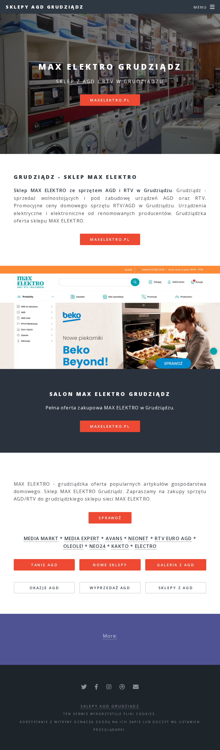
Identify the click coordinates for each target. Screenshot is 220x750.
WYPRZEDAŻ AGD (110, 587)
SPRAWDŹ (110, 517)
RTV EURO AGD (173, 538)
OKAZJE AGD (44, 587)
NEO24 (97, 546)
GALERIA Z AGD (175, 564)
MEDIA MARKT (41, 538)
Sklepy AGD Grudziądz (45, 7)
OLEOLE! (73, 546)
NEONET (138, 538)
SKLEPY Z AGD (175, 587)
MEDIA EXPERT (82, 538)
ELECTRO (146, 546)
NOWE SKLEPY (110, 564)
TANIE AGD (44, 564)
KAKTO (120, 546)
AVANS (114, 538)
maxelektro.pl (110, 100)
